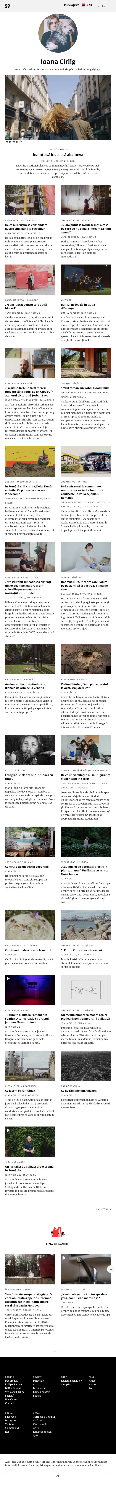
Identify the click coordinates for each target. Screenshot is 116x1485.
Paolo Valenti (87, 502)
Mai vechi (102, 1209)
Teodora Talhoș (15, 598)
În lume (28, 862)
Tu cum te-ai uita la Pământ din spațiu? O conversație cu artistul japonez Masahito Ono (27, 1018)
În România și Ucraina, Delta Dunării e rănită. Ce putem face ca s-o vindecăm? (29, 490)
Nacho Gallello (71, 507)
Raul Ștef (31, 400)
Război (83, 679)
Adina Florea (13, 1310)
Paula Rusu (84, 1023)
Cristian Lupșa (70, 783)
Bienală (28, 679)
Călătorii (20, 770)
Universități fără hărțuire (77, 770)
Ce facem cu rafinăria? (20, 1090)
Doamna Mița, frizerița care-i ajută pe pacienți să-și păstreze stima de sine (84, 585)
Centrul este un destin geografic (26, 866)
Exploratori (12, 383)
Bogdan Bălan (14, 692)
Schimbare (67, 1289)
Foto (8, 770)
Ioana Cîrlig (67, 161)
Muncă (65, 577)
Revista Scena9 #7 (71, 1380)
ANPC (36, 1428)
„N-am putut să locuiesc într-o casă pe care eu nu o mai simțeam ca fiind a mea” (86, 228)
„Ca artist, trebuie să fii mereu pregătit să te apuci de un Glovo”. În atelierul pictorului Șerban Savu (29, 391)
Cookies (37, 1420)
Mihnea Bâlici (49, 161)
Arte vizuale (31, 577)
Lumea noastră (14, 220)
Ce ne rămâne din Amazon (79, 1090)
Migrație (63, 149)
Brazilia (75, 1086)
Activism (102, 770)
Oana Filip (11, 498)
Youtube (9, 1424)
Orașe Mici (29, 1086)
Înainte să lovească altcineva (58, 155)
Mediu (28, 1289)
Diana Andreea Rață (73, 594)
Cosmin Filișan (32, 1310)
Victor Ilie (84, 392)
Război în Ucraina (27, 482)
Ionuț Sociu (29, 1175)
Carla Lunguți (90, 783)
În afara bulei (14, 1289)
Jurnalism (18, 1162)
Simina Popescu (70, 313)
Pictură (28, 383)
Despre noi (11, 1380)
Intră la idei (13, 1086)
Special (37, 1395)
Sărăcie (77, 383)
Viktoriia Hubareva (30, 498)
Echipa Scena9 (13, 1384)
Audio (92, 1384)
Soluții (65, 383)
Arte (35, 1384)
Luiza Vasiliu (69, 392)
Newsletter (11, 1399)
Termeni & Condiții (44, 1416)
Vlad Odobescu (14, 233)
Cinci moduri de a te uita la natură (28, 950)
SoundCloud (12, 1428)
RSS (7, 1431)
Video (92, 1380)
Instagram (11, 1420)
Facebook (10, 1416)
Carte (51, 149)
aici (98, 69)
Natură (83, 862)
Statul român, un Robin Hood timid (85, 388)
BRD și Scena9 (13, 1388)
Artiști (27, 1010)
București (32, 220)
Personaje (39, 1380)
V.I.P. (7, 1162)
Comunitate (79, 482)
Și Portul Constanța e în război (81, 950)
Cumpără (66, 1384)
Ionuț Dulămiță (14, 400)
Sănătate (77, 577)
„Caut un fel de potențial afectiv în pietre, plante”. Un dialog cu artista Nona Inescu (84, 870)
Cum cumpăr (40, 1424)
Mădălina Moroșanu (73, 397)
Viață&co (66, 300)
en (103, 6)
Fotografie (31, 945)
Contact (9, 1403)
